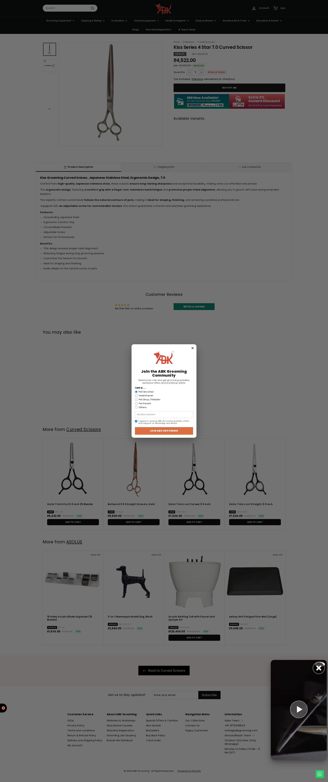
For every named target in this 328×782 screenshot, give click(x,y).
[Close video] (318, 668)
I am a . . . (140, 388)
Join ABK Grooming (164, 430)
